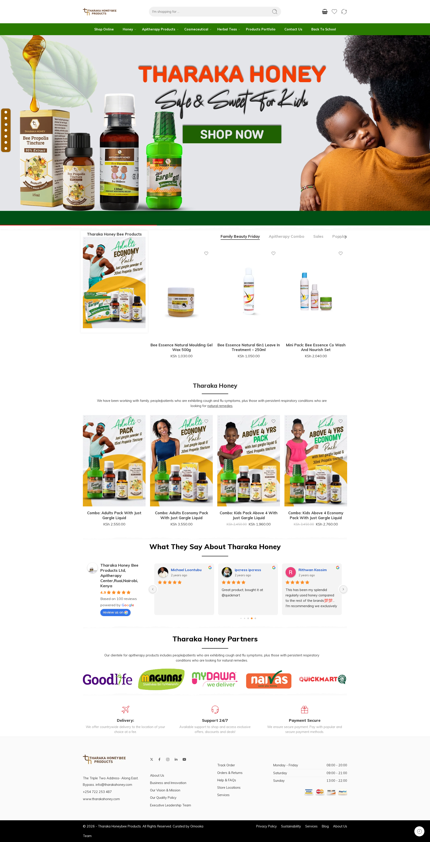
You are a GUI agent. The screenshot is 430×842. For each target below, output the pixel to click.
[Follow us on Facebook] (159, 759)
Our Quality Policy (163, 797)
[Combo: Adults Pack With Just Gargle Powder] (315, 460)
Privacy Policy (266, 826)
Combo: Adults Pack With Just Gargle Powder (316, 515)
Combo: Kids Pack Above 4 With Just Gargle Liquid (181, 515)
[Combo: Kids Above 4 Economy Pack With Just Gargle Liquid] (248, 460)
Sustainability (291, 826)
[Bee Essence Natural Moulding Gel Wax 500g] (181, 293)
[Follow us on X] (151, 759)
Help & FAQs (226, 780)
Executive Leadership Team (170, 805)
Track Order (226, 765)
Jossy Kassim (246, 570)
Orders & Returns (230, 773)
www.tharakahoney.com (101, 799)
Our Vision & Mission (165, 790)
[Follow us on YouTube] (184, 759)
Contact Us (293, 29)
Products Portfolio (260, 29)
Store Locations (229, 787)
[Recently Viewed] (419, 831)
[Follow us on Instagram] (168, 759)
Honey (128, 29)
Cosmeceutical (196, 29)
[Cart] (325, 12)
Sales (318, 236)
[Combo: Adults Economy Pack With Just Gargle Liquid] (114, 460)
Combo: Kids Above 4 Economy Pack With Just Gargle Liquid (248, 515)
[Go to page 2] (248, 618)
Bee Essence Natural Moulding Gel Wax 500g (181, 347)
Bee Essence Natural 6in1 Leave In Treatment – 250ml (248, 347)
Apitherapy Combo (286, 236)
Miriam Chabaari (313, 570)
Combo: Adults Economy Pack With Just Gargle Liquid (114, 515)
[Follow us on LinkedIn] (176, 759)
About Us (157, 775)
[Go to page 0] (240, 618)
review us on (113, 612)
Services (223, 795)
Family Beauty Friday (240, 236)
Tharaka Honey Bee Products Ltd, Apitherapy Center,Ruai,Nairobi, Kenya (119, 575)
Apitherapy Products (158, 29)
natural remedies (219, 406)
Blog (325, 826)
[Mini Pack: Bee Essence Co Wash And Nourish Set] (315, 293)
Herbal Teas (227, 29)
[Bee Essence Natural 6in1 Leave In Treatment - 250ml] (248, 293)
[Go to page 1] (244, 618)
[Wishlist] (206, 253)
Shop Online (104, 29)
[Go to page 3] (252, 618)
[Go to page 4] (255, 618)
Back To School (323, 29)
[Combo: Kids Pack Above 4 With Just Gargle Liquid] (181, 460)
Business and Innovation (168, 783)
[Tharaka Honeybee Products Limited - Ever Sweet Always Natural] (99, 11)
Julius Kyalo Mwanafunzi (191, 570)
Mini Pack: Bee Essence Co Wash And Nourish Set (316, 347)
